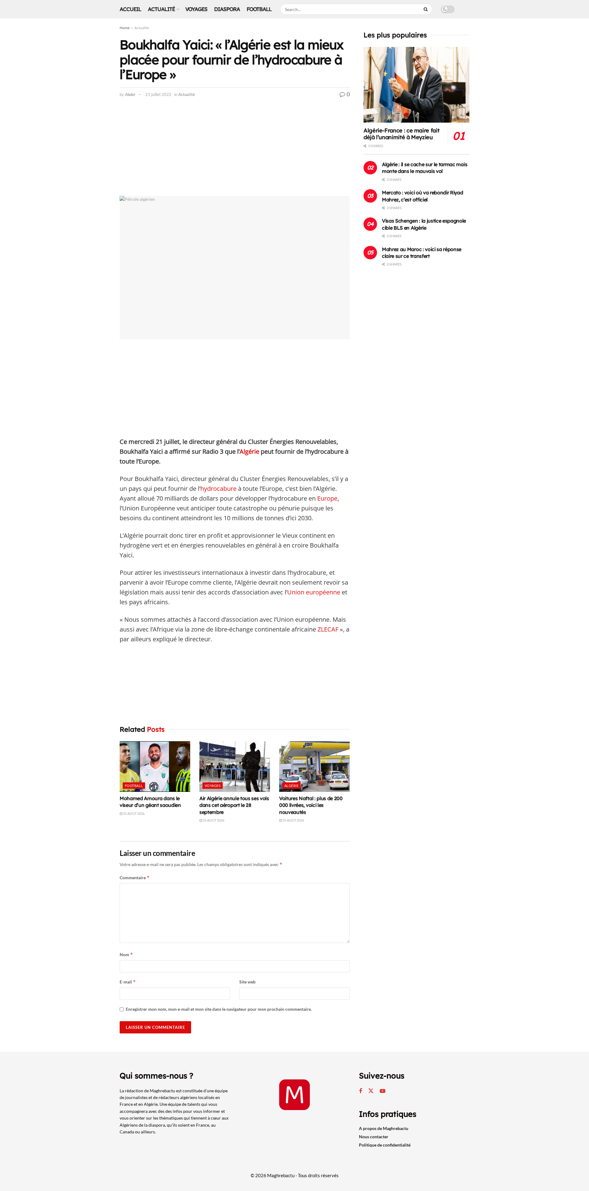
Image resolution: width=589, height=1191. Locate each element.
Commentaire (135, 877)
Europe (327, 498)
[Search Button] (426, 9)
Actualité (161, 9)
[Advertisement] (235, 150)
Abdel (130, 94)
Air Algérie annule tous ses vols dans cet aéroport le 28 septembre (234, 805)
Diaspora (227, 9)
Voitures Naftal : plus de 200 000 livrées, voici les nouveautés (311, 805)
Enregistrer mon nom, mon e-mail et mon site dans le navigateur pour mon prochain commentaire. (219, 1009)
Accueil (130, 9)
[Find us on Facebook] (360, 1091)
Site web (247, 981)
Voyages (196, 9)
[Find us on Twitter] (371, 1091)
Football (259, 9)
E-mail (128, 982)
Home (124, 27)
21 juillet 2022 (158, 94)
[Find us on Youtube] (382, 1091)
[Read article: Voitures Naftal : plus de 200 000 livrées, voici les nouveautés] (314, 766)
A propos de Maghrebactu (383, 1128)
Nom (126, 954)
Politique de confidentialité (384, 1144)
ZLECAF (327, 629)
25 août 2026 (133, 813)
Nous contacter (373, 1136)
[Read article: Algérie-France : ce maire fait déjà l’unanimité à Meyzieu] (416, 85)
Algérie (249, 451)
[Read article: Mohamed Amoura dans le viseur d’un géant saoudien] (155, 766)
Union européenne (313, 592)
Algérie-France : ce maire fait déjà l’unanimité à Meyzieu (401, 134)
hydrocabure (218, 488)
